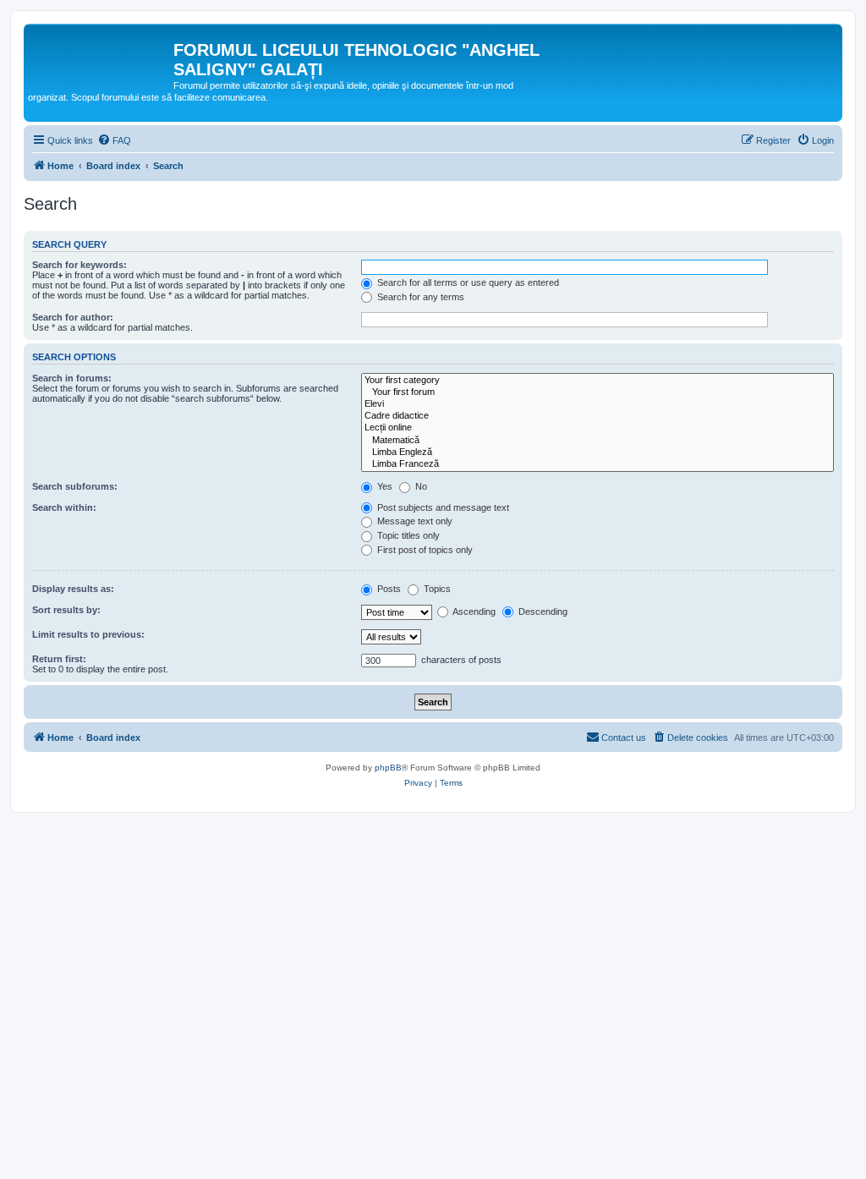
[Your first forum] (597, 392)
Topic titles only (407, 535)
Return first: (59, 659)
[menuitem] (114, 140)
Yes (383, 486)
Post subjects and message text (442, 507)
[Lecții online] (597, 428)
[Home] (100, 55)
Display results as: (73, 589)
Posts (388, 589)
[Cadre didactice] (597, 416)
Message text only (413, 521)
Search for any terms (419, 297)
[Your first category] (597, 381)
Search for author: (72, 317)
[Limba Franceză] (597, 464)
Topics (436, 589)
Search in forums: (72, 378)
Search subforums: (75, 486)
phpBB (388, 767)
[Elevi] (597, 404)
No (420, 486)
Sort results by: (66, 610)
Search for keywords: (79, 265)
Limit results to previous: (88, 634)
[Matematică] (597, 441)
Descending (541, 611)
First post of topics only (424, 550)
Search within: (64, 507)
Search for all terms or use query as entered (467, 282)
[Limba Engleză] (597, 452)
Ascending (473, 611)
